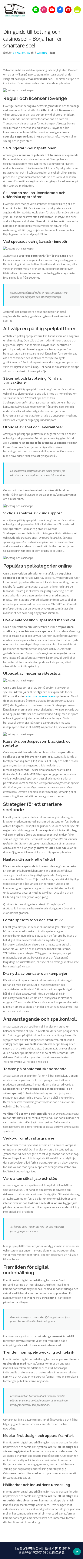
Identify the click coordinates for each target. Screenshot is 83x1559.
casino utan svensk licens (39, 696)
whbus (42, 53)
